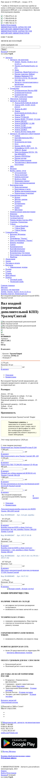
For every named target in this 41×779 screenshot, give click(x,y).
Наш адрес (20, 686)
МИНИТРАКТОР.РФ (9, 27)
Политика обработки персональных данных (15, 756)
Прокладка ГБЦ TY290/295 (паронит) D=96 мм (19, 465)
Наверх (4, 771)
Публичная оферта (8, 758)
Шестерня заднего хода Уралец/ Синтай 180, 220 (20, 456)
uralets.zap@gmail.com (9, 733)
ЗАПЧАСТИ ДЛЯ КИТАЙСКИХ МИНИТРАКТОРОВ (16, 32)
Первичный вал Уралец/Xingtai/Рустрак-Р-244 (19, 447)
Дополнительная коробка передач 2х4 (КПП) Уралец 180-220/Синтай (18, 510)
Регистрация (11, 25)
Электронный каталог (9, 702)
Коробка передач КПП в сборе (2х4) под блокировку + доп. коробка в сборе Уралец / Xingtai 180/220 (18, 550)
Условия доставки (26, 692)
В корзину (5, 454)
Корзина (4, 52)
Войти (3, 25)
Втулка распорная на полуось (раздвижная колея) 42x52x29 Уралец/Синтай (20, 485)
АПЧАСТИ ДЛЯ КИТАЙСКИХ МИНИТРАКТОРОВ (16, 28)
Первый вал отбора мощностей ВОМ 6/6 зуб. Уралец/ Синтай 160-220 (18, 474)
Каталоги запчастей (8, 700)
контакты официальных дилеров (19, 653)
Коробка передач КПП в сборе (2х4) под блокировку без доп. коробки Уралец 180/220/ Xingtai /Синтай (18, 529)
